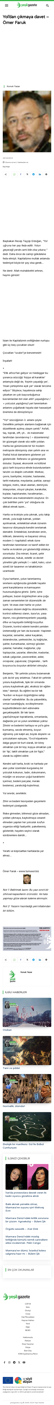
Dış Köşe (6, 167)
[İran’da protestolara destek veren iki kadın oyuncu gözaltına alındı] (27, 1177)
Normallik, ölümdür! (14, 1106)
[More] (46, 174)
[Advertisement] (27, 55)
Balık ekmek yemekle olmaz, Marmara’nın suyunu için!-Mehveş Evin (25, 1207)
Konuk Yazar (13, 86)
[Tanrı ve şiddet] (27, 1050)
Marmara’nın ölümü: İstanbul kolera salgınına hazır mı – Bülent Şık (26, 1252)
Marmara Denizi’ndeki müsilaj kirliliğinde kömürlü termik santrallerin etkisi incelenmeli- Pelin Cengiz (27, 1240)
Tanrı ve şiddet (11, 1068)
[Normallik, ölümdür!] (27, 1088)
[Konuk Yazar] (4, 86)
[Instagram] (9, 1362)
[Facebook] (20, 174)
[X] (27, 174)
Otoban (7, 1029)
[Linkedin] (40, 174)
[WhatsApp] (14, 174)
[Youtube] (24, 1362)
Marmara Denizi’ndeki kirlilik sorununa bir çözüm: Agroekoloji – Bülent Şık (27, 1220)
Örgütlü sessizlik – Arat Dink (22, 1228)
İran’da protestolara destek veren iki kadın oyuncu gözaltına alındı (26, 1194)
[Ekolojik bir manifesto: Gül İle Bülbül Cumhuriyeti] (27, 1126)
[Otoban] (27, 1012)
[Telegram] (33, 174)
